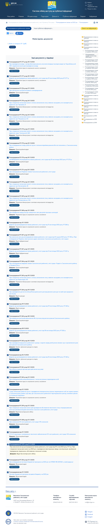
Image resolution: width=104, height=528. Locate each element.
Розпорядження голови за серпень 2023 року (91, 67)
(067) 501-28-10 (73, 502)
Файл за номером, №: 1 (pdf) (17, 44)
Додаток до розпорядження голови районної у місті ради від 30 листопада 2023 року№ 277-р (39, 78)
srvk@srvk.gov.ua (89, 502)
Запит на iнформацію (89, 28)
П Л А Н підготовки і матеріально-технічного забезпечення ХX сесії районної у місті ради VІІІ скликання (42, 434)
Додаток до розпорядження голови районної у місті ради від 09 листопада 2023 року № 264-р (39, 306)
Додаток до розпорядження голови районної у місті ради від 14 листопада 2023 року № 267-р (39, 251)
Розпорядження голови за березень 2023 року (91, 85)
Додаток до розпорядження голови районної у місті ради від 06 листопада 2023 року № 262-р (39, 357)
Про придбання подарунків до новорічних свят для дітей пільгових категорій (33, 212)
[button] (14, 4)
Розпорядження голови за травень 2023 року (91, 78)
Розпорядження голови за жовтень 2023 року (91, 60)
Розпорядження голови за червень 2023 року (91, 74)
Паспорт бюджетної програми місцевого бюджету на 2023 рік (29, 474)
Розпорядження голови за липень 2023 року (91, 71)
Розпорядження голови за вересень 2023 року (91, 64)
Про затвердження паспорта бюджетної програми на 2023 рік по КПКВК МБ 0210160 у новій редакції (41, 462)
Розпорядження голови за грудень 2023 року (91, 51)
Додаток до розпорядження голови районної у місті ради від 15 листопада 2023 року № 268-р (39, 225)
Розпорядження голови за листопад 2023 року (91, 56)
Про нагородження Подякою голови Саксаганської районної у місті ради (32, 172)
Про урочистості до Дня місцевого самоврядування (25, 90)
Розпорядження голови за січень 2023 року (91, 92)
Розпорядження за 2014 (90, 122)
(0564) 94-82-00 (57, 502)
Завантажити (14, 71)
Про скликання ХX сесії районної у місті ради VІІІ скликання (28, 422)
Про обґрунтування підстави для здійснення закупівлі (26, 369)
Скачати (12, 47)
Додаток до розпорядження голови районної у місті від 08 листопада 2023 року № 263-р (37, 330)
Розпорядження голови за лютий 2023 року (91, 89)
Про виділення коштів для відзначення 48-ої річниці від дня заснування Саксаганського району (39, 318)
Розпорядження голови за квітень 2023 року (91, 82)
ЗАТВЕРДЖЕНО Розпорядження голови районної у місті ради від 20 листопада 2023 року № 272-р (40, 159)
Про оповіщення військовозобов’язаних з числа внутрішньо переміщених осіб (34, 379)
